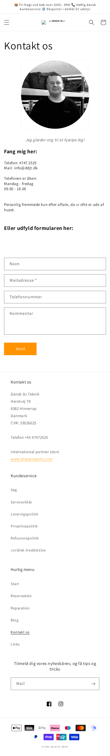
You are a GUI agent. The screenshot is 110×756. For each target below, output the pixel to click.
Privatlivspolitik (24, 526)
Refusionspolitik (25, 538)
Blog (14, 620)
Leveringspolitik (24, 514)
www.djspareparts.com (32, 458)
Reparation (20, 608)
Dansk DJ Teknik (60, 746)
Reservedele (21, 595)
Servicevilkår (21, 502)
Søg (14, 489)
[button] (7, 22)
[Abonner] (93, 683)
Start (15, 583)
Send (20, 348)
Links (15, 644)
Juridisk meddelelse (28, 550)
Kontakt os (20, 632)
